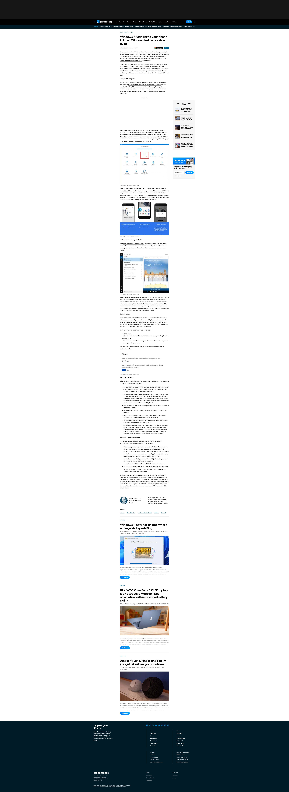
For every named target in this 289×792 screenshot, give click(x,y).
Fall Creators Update (148, 52)
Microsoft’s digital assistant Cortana (133, 243)
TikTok (159, 725)
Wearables (179, 733)
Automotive (153, 746)
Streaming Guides (181, 738)
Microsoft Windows (131, 512)
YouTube (156, 725)
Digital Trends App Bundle (182, 762)
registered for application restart (141, 326)
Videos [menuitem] (174, 22)
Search (194, 22)
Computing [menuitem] (122, 22)
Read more (125, 577)
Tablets (178, 731)
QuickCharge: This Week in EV (144, 512)
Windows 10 (138, 52)
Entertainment (153, 743)
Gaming (152, 736)
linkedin (129, 502)
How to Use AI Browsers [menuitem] (151, 26)
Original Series (180, 746)
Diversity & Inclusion (150, 777)
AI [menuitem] (116, 22)
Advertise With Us (154, 757)
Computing (153, 733)
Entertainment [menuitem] (143, 22)
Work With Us (149, 775)
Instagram (150, 725)
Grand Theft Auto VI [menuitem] (105, 26)
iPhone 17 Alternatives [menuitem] (163, 26)
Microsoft (122, 512)
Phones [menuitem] (129, 22)
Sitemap (174, 777)
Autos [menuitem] (160, 22)
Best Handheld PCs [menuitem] (139, 26)
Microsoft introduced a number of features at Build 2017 (144, 84)
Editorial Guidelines (154, 759)
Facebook (147, 725)
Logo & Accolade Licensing (156, 762)
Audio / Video (153, 738)
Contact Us (152, 754)
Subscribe (189, 172)
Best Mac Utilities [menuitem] (129, 26)
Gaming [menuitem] (135, 22)
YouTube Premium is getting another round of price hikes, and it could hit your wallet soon (187, 146)
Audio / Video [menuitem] (153, 22)
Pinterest (162, 725)
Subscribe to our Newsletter (183, 752)
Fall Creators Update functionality (136, 66)
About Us (152, 752)
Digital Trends (102, 24)
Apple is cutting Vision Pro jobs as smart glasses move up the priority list (187, 137)
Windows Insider (152, 475)
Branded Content (180, 754)
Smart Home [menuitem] (167, 22)
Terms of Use (149, 780)
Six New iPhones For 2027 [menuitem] (117, 26)
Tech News (156, 512)
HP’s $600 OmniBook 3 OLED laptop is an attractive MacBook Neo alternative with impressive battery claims (186, 120)
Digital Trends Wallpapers (182, 757)
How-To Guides (180, 743)
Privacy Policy (177, 175)
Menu (94, 22)
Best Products (180, 741)
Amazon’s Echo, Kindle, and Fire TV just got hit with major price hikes (187, 128)
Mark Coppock (124, 48)
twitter (132, 502)
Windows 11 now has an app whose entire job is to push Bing (186, 109)
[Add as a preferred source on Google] (159, 48)
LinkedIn (165, 725)
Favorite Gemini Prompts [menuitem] (176, 26)
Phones (152, 731)
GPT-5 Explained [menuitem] (188, 26)
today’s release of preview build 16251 (131, 60)
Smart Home (153, 741)
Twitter (153, 725)
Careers (147, 772)
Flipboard (168, 725)
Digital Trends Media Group (102, 786)
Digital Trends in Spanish (182, 759)
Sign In (189, 22)
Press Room (175, 775)
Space (178, 736)
